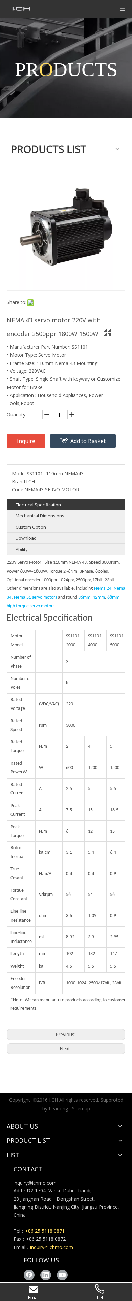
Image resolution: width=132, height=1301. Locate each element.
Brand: (19, 481)
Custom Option (31, 527)
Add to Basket (88, 441)
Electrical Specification (38, 505)
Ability (22, 549)
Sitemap (81, 1108)
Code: (18, 489)
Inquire (26, 441)
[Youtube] (62, 1275)
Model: (19, 473)
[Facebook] (29, 1275)
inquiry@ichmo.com (35, 1183)
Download (26, 538)
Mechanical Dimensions (40, 516)
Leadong (58, 1108)
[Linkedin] (45, 1275)
